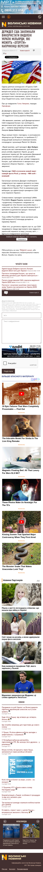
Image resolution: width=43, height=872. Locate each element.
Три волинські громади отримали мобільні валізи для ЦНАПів (21, 803)
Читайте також (21, 264)
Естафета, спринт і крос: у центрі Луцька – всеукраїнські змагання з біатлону (18, 811)
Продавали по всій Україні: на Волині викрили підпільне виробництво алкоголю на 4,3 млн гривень (20, 709)
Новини (21, 702)
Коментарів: (24, 50)
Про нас (4, 869)
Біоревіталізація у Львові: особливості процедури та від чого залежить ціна (21, 796)
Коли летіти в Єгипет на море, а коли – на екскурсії (18, 780)
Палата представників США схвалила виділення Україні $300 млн (20, 281)
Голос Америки (23, 103)
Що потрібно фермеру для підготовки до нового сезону (20, 725)
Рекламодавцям (22, 869)
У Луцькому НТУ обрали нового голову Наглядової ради (17, 788)
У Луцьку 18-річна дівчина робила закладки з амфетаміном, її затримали (19, 733)
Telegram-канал (26, 250)
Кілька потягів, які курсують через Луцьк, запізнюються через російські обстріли (17, 750)
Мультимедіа (21, 821)
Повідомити (22, 239)
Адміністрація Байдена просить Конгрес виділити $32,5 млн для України (17, 269)
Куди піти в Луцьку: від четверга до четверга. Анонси (19, 718)
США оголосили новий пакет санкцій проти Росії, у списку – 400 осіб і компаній (19, 173)
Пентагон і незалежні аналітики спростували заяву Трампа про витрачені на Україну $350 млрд (19, 287)
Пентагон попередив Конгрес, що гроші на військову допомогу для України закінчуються (19, 274)
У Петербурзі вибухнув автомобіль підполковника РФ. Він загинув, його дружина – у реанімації (21, 742)
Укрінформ (6, 106)
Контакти (12, 869)
